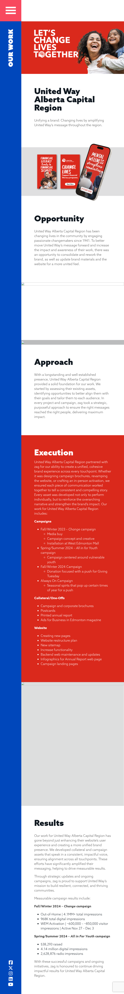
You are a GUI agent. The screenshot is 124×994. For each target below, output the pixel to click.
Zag (75, 11)
